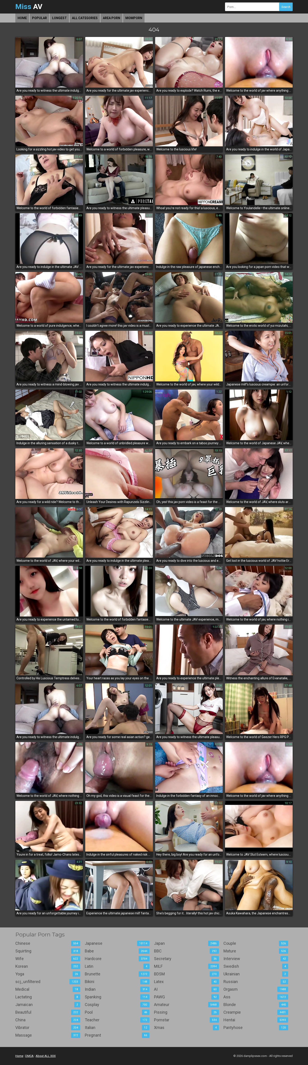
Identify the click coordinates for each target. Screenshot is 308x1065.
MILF (185, 966)
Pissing (185, 1012)
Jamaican (46, 1004)
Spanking (116, 997)
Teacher (116, 1019)
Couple (254, 943)
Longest (59, 18)
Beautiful (46, 1012)
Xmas (185, 1027)
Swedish (254, 966)
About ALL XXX (46, 1056)
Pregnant (116, 1035)
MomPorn (133, 18)
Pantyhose (254, 1027)
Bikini (116, 981)
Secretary (185, 958)
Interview (254, 958)
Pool (116, 1012)
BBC (185, 951)
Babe (116, 951)
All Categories (85, 18)
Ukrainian (254, 974)
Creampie (254, 1012)
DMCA (29, 1056)
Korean (46, 966)
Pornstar (185, 1019)
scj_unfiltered (46, 981)
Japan (185, 943)
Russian (254, 981)
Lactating (46, 997)
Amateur (185, 1004)
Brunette (116, 974)
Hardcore (116, 958)
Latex (185, 981)
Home (22, 18)
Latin (116, 966)
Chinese (46, 943)
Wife (46, 958)
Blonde (254, 1004)
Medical (46, 989)
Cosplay (116, 1004)
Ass (254, 997)
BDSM (185, 974)
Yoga (46, 974)
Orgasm (254, 989)
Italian (116, 1027)
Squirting (46, 951)
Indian (116, 989)
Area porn (111, 18)
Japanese (116, 943)
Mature (254, 951)
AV (28, 6)
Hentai (254, 1019)
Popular (39, 18)
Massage (46, 1035)
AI (185, 989)
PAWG (185, 997)
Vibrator (46, 1027)
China (46, 1019)
